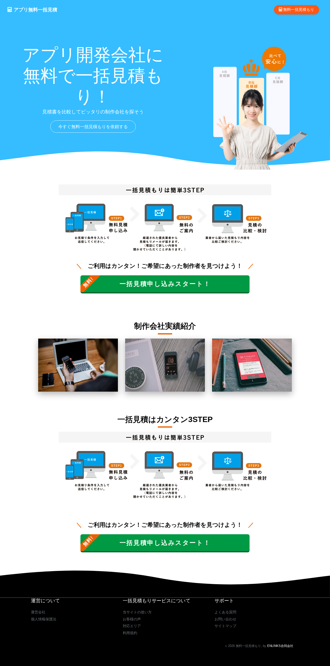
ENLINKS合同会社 (280, 646)
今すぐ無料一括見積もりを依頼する (93, 126)
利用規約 (130, 633)
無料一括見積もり (298, 9)
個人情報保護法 (43, 619)
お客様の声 (132, 619)
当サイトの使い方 (137, 612)
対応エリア (132, 626)
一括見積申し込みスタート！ (165, 283)
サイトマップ (225, 626)
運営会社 (38, 612)
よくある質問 (225, 612)
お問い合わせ (225, 619)
